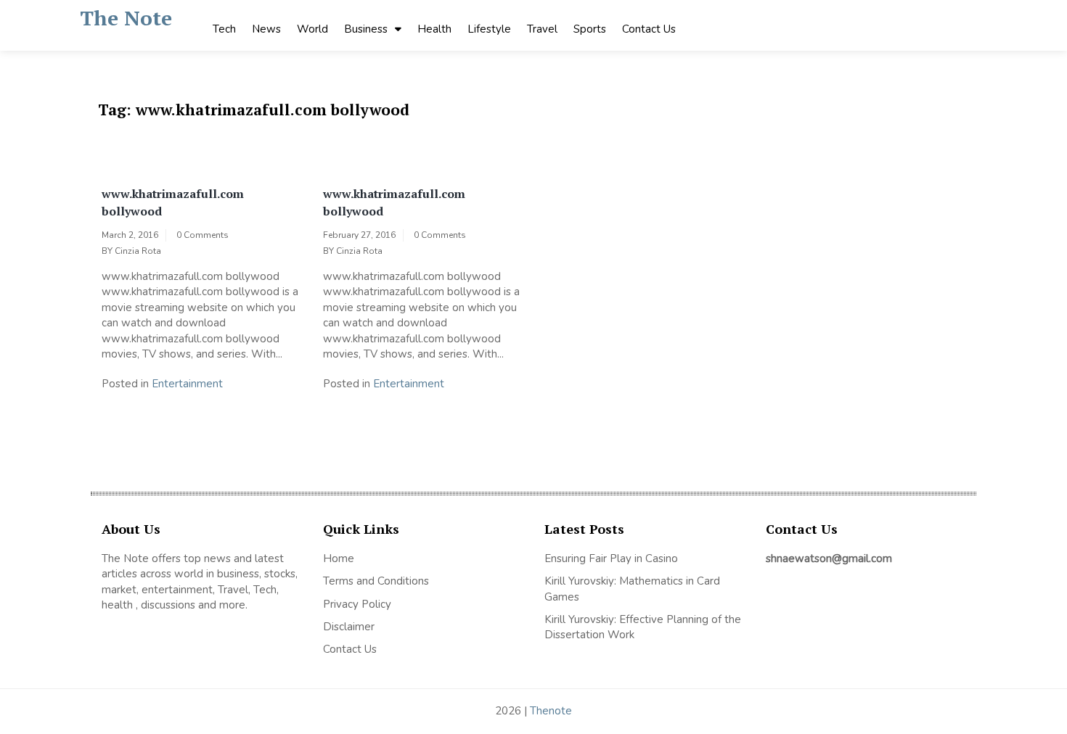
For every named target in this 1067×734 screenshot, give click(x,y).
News (266, 29)
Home (338, 558)
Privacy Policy (357, 604)
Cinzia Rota (138, 251)
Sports (589, 29)
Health (434, 29)
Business (366, 29)
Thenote (551, 711)
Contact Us (649, 29)
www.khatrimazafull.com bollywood (173, 202)
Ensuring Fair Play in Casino (611, 558)
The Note (126, 17)
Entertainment (187, 383)
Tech (224, 29)
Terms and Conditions (376, 581)
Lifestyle (489, 29)
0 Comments (202, 235)
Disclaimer (349, 626)
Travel (542, 29)
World (312, 29)
